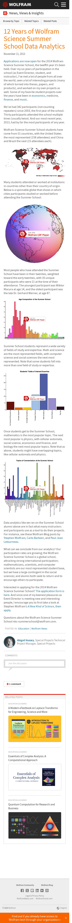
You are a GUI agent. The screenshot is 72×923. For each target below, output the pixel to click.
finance (8, 99)
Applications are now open (20, 61)
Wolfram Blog (47, 885)
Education (23, 628)
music (23, 99)
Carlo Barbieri (35, 538)
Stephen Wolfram (14, 538)
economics (38, 95)
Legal (27, 895)
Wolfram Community (25, 885)
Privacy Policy (38, 895)
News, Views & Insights (26, 13)
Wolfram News (39, 628)
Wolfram (12, 908)
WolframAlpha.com (25, 898)
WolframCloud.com (44, 898)
